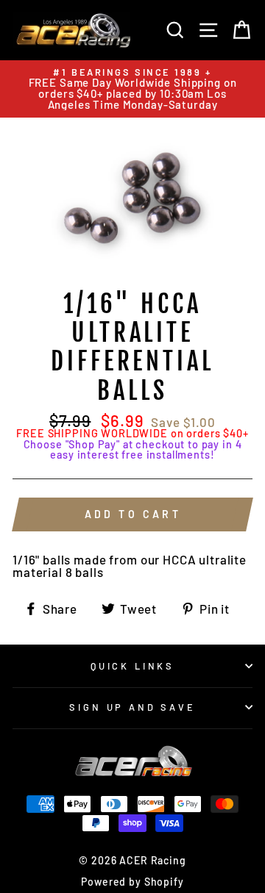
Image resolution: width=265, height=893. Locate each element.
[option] (132, 89)
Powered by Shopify (132, 881)
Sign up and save (132, 707)
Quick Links (132, 666)
